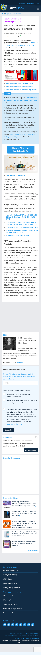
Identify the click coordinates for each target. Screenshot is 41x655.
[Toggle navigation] (38, 8)
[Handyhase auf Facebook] (20, 624)
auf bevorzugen (10, 37)
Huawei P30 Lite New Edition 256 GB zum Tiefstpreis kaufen (21, 45)
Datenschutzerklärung (10, 635)
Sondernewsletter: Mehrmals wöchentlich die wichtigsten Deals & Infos (22, 401)
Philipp (6, 335)
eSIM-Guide (7, 579)
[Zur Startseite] (2, 14)
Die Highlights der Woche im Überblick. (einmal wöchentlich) (21, 395)
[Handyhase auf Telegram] (8, 624)
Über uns (12, 633)
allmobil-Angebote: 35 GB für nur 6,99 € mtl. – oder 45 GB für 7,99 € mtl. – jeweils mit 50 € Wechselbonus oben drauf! (24, 524)
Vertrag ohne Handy (10, 570)
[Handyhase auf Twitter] (16, 624)
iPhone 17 (7, 600)
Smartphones (17, 14)
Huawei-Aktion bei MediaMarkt (20, 149)
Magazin (8, 14)
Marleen (20, 362)
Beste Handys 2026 (10, 583)
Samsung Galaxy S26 (10, 604)
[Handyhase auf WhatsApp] (12, 624)
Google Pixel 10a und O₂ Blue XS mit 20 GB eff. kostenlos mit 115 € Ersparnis (24, 513)
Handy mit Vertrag (10, 575)
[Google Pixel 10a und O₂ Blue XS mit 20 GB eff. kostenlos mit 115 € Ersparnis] (7, 514)
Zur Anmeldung (30, 450)
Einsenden (9, 430)
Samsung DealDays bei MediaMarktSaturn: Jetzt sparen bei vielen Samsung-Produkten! (24, 504)
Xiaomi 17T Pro (8, 613)
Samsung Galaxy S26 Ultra (12, 608)
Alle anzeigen (33, 550)
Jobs (38, 3)
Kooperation (18, 638)
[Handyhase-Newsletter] (4, 624)
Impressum (20, 633)
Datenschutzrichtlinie (14, 424)
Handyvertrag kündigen (11, 587)
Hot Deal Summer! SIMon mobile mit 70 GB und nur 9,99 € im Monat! (24, 543)
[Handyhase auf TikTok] (32, 624)
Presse (36, 635)
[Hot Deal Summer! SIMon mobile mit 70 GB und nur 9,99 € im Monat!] (7, 544)
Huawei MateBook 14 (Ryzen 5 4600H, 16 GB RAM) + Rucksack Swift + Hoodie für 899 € (21, 217)
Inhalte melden (23, 635)
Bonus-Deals (30, 3)
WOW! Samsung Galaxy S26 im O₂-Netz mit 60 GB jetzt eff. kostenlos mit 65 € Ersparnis (25, 534)
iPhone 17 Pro (8, 596)
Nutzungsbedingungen (32, 633)
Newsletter (22, 3)
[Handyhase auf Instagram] (24, 624)
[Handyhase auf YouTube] (28, 624)
